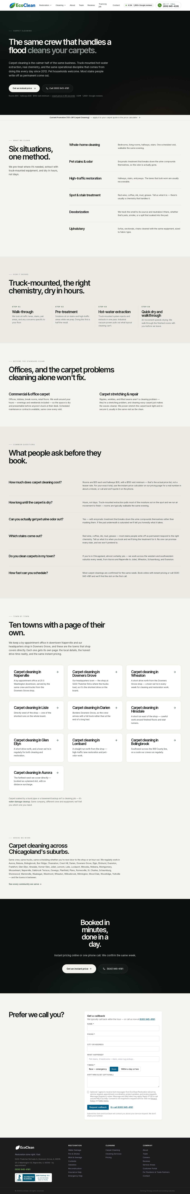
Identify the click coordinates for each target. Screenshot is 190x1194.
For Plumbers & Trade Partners (156, 1172)
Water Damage (74, 1150)
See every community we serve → (25, 884)
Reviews (91, 5)
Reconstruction (75, 1168)
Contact (116, 5)
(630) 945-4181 (115, 968)
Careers (146, 1157)
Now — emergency (98, 1069)
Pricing (109, 1157)
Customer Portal (150, 1168)
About (72, 5)
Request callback (98, 1107)
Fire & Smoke (74, 1154)
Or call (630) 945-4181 (121, 1107)
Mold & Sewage (75, 1157)
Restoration (44, 5)
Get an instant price (22, 88)
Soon (114, 1069)
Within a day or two (130, 1069)
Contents (72, 1161)
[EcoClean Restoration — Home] (22, 5)
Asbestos (72, 1165)
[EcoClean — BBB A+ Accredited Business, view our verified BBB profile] (33, 1177)
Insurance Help (75, 1172)
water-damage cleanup (19, 801)
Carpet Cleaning (113, 1150)
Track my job (103, 5)
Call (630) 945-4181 (59, 88)
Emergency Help (75, 1176)
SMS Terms (103, 1101)
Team (81, 5)
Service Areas (149, 1165)
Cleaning (59, 5)
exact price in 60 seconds (63, 96)
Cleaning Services (113, 1154)
